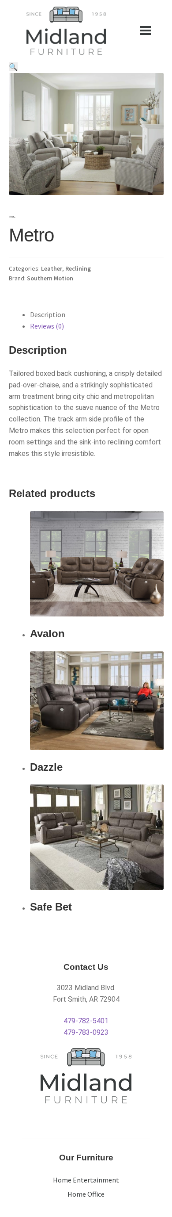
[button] (13, 66)
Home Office (86, 1194)
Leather (51, 268)
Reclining (78, 268)
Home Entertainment (86, 1179)
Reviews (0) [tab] (47, 325)
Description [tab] (47, 314)
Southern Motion (50, 278)
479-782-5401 (86, 1021)
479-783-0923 (86, 1032)
